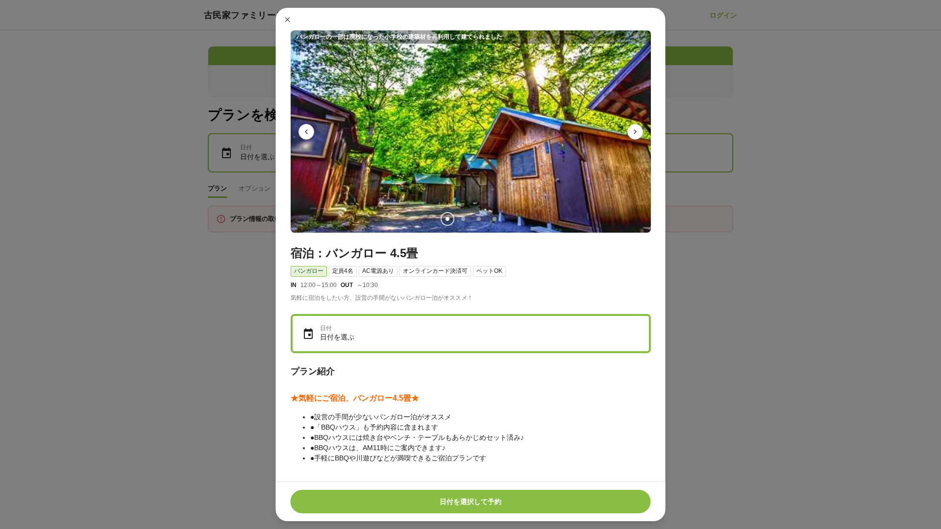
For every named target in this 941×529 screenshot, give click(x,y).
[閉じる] (288, 20)
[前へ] (306, 132)
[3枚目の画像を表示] (478, 219)
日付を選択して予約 (470, 501)
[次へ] (635, 132)
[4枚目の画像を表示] (494, 219)
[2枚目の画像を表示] (463, 219)
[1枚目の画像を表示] (447, 219)
